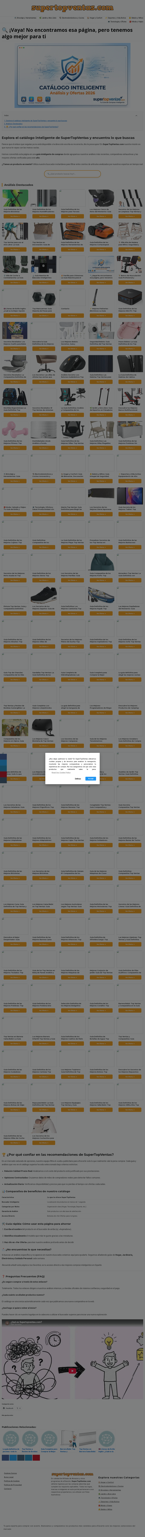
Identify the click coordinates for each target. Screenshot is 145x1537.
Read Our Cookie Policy (61, 773)
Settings (78, 779)
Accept (90, 779)
